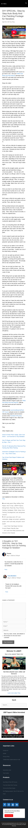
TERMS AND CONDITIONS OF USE (11, 759)
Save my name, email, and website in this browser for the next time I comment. (14, 635)
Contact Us (5, 750)
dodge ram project (14, 519)
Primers (21, 508)
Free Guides (6, 773)
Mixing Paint (5, 508)
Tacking (4, 512)
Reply (6, 569)
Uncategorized (11, 512)
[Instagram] (8, 804)
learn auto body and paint (14, 521)
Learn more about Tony (14, 693)
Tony (3, 498)
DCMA (4, 753)
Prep (17, 508)
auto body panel (8, 503)
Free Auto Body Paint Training (10, 785)
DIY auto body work (9, 517)
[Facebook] (4, 804)
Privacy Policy (6, 756)
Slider (15, 510)
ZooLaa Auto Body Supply (9, 788)
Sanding (4, 510)
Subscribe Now (8, 815)
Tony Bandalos (12, 576)
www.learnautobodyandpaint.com (9, 823)
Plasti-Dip (12, 508)
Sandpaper (10, 510)
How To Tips (10, 505)
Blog (15, 503)
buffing (18, 503)
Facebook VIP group (16, 415)
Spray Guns (21, 510)
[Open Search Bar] (26, 3)
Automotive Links (7, 770)
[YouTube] (12, 804)
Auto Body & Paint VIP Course (10, 782)
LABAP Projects (18, 505)
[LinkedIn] (17, 804)
